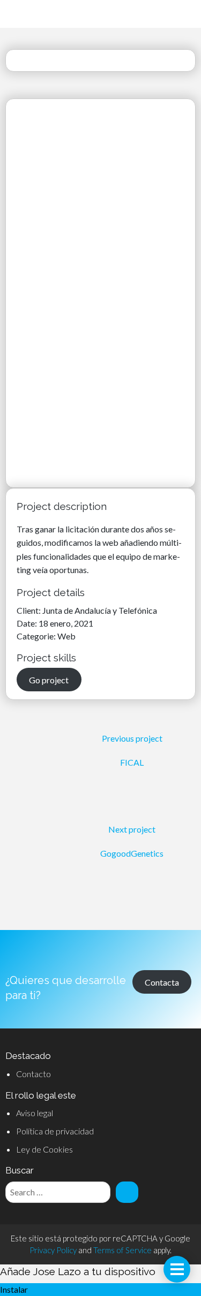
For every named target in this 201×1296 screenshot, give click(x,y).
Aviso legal (34, 1113)
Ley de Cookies (44, 1149)
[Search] (127, 1192)
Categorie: (37, 636)
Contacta (162, 982)
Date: (28, 623)
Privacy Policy (53, 1250)
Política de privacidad (55, 1131)
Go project (49, 679)
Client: (29, 610)
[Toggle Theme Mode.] (179, 14)
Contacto (33, 1074)
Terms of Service (122, 1250)
